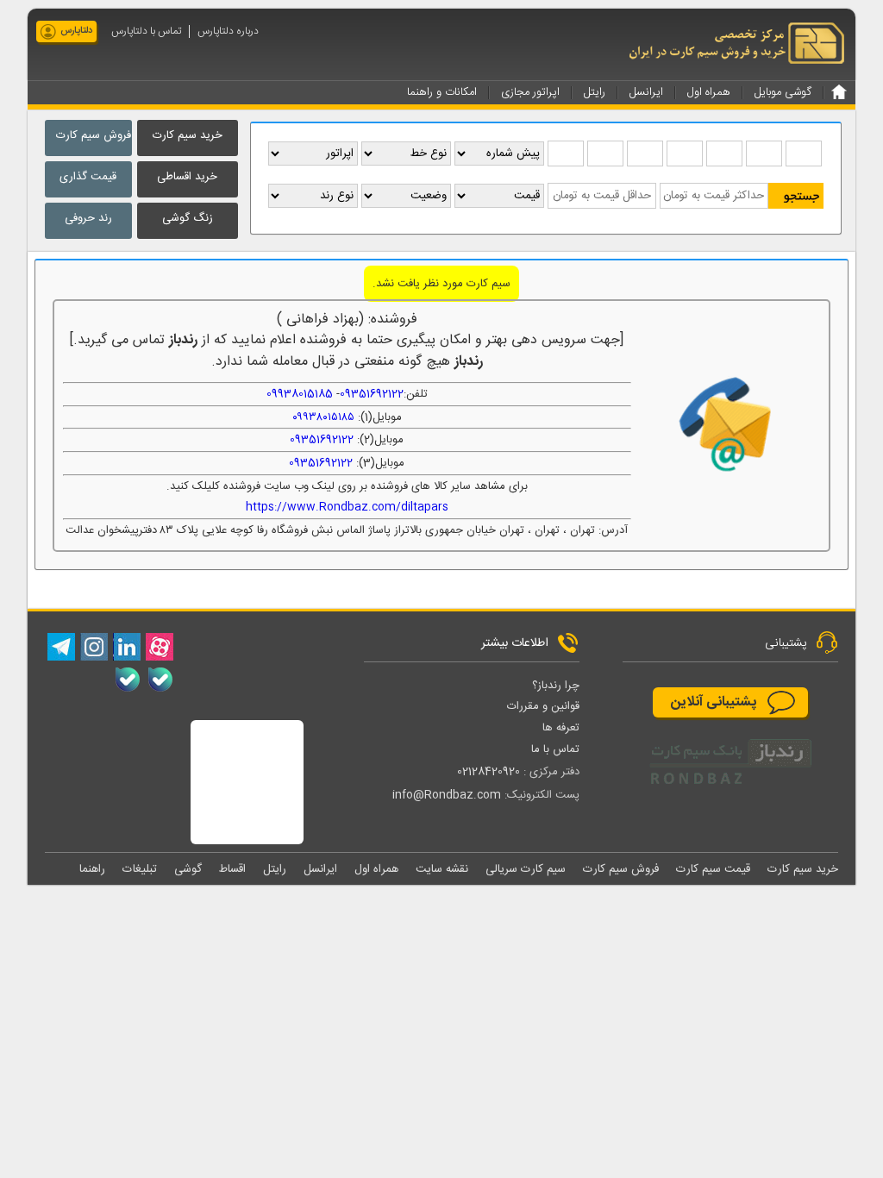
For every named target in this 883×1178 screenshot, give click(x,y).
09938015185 (299, 394)
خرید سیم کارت (187, 135)
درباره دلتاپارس (228, 31)
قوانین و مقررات (543, 706)
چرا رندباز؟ (555, 685)
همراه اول (376, 869)
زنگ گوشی (187, 218)
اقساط (232, 869)
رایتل (274, 869)
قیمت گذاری (87, 176)
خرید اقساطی (187, 176)
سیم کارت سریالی (525, 869)
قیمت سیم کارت (713, 869)
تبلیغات (139, 869)
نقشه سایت (442, 869)
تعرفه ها (560, 727)
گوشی (188, 869)
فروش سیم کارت (93, 135)
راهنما (92, 869)
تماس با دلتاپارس (146, 31)
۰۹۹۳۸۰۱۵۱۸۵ (323, 417)
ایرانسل (320, 869)
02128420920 (488, 771)
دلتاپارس (76, 31)
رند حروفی (88, 218)
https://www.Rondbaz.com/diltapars (347, 507)
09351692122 (372, 394)
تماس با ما (555, 749)
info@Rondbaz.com (446, 795)
